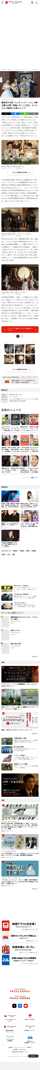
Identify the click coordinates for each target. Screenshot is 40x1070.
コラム (8, 554)
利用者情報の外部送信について (19, 1051)
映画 (14, 554)
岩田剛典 (34, 550)
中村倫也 (22, 550)
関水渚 (27, 550)
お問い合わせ (22, 1049)
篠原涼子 (15, 550)
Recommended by (27, 477)
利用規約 (29, 1047)
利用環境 (15, 1049)
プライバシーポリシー (19, 1047)
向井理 (3, 554)
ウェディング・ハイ (15, 394)
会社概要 (10, 1047)
